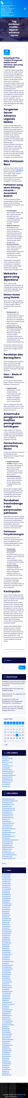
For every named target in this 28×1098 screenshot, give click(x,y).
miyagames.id (6, 971)
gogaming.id (5, 1043)
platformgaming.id (7, 1039)
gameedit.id (5, 989)
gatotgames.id (6, 972)
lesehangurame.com (8, 799)
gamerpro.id (5, 1030)
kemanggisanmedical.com (10, 840)
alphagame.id (6, 998)
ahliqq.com (5, 760)
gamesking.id (6, 1054)
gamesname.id (6, 1056)
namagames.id (6, 906)
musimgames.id (6, 904)
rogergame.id (6, 997)
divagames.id (6, 900)
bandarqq (19, 170)
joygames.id (5, 1008)
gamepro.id (5, 1071)
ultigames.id (5, 1060)
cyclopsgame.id (7, 1023)
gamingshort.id (6, 980)
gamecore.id (6, 907)
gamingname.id (6, 1036)
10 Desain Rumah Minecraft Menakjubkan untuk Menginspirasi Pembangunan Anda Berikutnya (12, 701)
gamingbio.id (6, 946)
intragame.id (6, 958)
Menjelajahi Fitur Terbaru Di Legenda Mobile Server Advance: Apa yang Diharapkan (13, 62)
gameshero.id (6, 887)
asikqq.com (5, 757)
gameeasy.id (6, 1065)
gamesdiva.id (6, 893)
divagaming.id (6, 876)
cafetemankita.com (8, 823)
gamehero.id (6, 911)
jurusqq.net (5, 764)
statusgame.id (6, 885)
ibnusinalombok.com (8, 853)
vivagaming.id (6, 881)
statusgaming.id (7, 1051)
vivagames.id (6, 902)
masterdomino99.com (8, 775)
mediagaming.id (7, 1015)
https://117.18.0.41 (7, 770)
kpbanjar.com (6, 838)
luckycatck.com (7, 812)
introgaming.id (6, 952)
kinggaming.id (6, 1041)
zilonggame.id (6, 935)
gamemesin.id (6, 909)
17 (5, 735)
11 (8, 732)
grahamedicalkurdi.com (9, 855)
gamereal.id (5, 984)
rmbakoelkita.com (7, 814)
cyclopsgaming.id (7, 1021)
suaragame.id (6, 956)
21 (17, 735)
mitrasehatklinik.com (8, 836)
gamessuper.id (6, 894)
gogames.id (5, 1058)
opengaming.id (6, 930)
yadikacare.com (7, 849)
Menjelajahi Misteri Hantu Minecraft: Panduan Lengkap (13, 689)
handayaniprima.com (8, 808)
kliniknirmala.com (7, 842)
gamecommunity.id (8, 1025)
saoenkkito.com (7, 806)
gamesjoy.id (5, 1006)
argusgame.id (6, 939)
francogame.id (6, 993)
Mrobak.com (6, 819)
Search (9, 660)
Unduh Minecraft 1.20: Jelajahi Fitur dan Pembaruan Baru (13, 695)
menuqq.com (6, 786)
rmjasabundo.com (7, 825)
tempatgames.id (7, 954)
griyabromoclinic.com (8, 858)
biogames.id (5, 948)
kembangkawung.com (9, 829)
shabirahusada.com (8, 847)
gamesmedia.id (6, 1011)
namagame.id (6, 926)
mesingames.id (6, 898)
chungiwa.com (6, 830)
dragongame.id (6, 1075)
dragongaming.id (7, 1045)
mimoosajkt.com (7, 827)
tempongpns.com (7, 803)
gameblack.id (6, 995)
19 (11, 735)
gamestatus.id (6, 1069)
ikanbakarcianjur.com (8, 832)
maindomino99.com (8, 771)
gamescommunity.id (8, 1004)
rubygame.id (6, 937)
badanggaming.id (7, 991)
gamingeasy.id (6, 1032)
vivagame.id (5, 922)
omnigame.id (6, 959)
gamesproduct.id (7, 969)
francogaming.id (7, 982)
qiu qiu (4, 863)
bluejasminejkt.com (8, 817)
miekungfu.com (6, 821)
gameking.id (5, 1067)
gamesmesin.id (6, 889)
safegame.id (5, 945)
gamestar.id (5, 917)
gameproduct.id (7, 987)
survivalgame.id (6, 943)
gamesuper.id (6, 915)
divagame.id (5, 924)
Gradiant (20, 1096)
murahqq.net (6, 768)
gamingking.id (6, 1038)
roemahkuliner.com (8, 804)
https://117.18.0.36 (7, 758)
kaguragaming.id (7, 1034)
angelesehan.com (7, 816)
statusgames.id (6, 1064)
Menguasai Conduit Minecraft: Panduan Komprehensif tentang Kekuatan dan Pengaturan (14, 683)
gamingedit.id (6, 978)
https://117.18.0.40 (7, 781)
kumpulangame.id (7, 965)
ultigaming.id (6, 1047)
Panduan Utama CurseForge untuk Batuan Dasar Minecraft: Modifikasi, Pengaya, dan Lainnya (12, 708)
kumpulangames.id (7, 961)
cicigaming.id (6, 976)
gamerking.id (6, 1028)
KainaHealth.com (7, 845)
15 (19, 732)
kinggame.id (5, 1073)
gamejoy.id (5, 1026)
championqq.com (7, 779)
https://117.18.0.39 (7, 762)
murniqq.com (6, 784)
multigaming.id (6, 1049)
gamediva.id (5, 913)
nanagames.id (6, 1019)
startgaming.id (6, 883)
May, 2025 (6, 52)
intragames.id (6, 950)
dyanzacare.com (7, 856)
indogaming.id (6, 878)
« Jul (6, 745)
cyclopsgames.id (7, 1010)
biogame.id (5, 963)
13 (14, 732)
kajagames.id (6, 1013)
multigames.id (6, 1062)
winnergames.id (7, 932)
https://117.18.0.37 (7, 777)
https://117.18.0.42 (7, 766)
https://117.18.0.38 (7, 773)
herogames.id (6, 896)
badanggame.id (7, 1002)
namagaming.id (6, 880)
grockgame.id (6, 941)
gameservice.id (6, 985)
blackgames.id (6, 974)
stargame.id (5, 928)
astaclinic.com (6, 851)
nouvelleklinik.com (7, 843)
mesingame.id (6, 920)
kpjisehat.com (6, 834)
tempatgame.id (7, 967)
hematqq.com (6, 783)
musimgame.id (6, 919)
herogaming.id (6, 874)
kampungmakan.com (8, 810)
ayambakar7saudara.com (10, 801)
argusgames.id (6, 933)
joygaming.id (5, 1017)
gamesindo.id (6, 891)
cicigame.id (5, 1000)
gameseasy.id (6, 1052)
